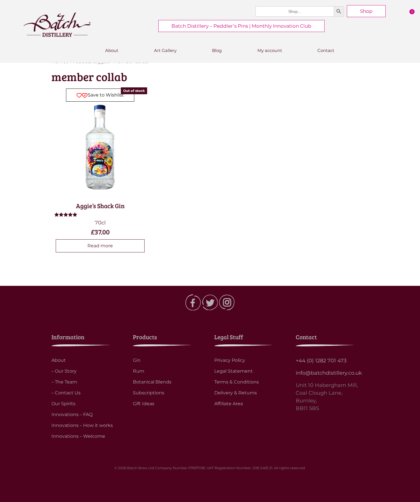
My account (269, 50)
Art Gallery (165, 50)
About (111, 50)
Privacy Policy (229, 360)
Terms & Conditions (236, 382)
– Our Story (64, 371)
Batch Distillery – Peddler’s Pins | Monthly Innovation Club (241, 26)
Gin (137, 360)
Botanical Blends (152, 382)
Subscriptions (148, 392)
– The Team (64, 382)
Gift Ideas (143, 403)
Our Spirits (63, 403)
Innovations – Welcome (78, 436)
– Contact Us (66, 392)
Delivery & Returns (235, 392)
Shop (366, 11)
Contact (325, 50)
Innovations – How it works (82, 425)
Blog (217, 50)
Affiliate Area (228, 403)
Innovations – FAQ (72, 414)
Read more (100, 245)
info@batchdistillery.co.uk (329, 373)
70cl (102, 162)
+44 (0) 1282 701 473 (321, 361)
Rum (138, 371)
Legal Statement (233, 371)
